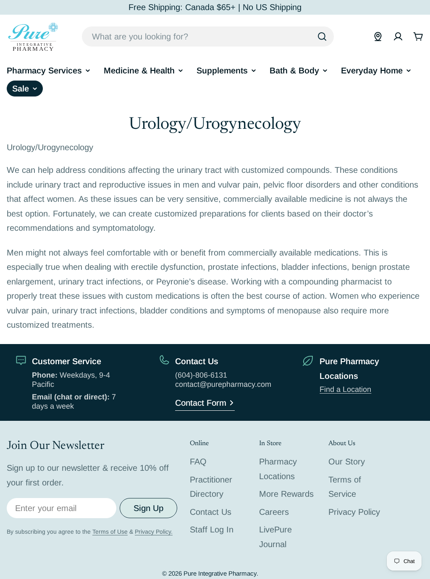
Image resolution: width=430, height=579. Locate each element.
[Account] (398, 36)
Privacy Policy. (154, 531)
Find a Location (345, 389)
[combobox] (208, 36)
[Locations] (378, 36)
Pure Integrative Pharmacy (220, 573)
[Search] (322, 36)
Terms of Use (110, 531)
